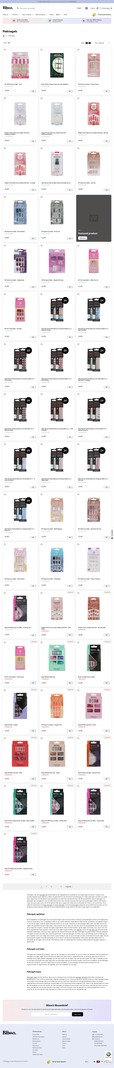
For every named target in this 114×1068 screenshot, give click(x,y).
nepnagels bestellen (81, 977)
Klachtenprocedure (37, 1048)
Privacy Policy (36, 1034)
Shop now (83, 238)
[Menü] (111, 1052)
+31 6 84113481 (98, 1034)
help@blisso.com (98, 1037)
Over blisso (35, 1050)
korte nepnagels (60, 905)
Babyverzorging (40, 15)
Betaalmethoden (37, 1041)
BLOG (65, 15)
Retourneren (36, 1045)
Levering (35, 1043)
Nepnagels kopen (32, 977)
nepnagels (42, 895)
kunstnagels (75, 905)
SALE (57, 15)
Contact (34, 1052)
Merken (51, 15)
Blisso (7, 1061)
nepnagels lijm (93, 930)
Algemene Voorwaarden (38, 1037)
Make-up (5, 15)
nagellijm (79, 930)
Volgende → (69, 887)
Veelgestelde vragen (38, 1054)
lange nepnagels (48, 905)
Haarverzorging (26, 15)
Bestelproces (36, 1039)
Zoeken (79, 8)
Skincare (15, 15)
